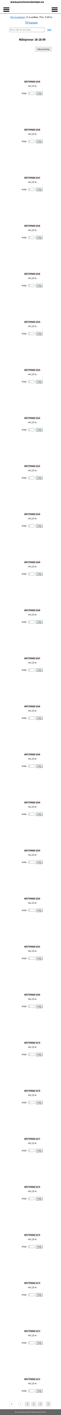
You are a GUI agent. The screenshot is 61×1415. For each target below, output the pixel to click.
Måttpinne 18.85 (32, 754)
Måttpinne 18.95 (32, 274)
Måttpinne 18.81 (32, 947)
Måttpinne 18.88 (32, 610)
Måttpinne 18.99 (32, 82)
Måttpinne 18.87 (32, 658)
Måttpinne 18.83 (32, 851)
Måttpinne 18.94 (32, 322)
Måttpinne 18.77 (32, 1139)
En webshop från (23, 1412)
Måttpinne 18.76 (32, 1187)
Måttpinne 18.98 (32, 130)
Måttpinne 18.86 (32, 706)
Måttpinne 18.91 (32, 466)
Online (43, 1412)
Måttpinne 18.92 (32, 418)
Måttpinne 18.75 (32, 1235)
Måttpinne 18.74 (32, 1283)
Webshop (35, 1412)
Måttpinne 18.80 (32, 995)
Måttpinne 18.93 (32, 370)
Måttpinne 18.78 (32, 1091)
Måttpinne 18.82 (32, 899)
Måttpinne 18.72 (32, 1379)
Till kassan (31, 22)
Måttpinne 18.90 (32, 514)
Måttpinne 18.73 (32, 1331)
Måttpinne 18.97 (32, 178)
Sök (49, 29)
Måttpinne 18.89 (32, 562)
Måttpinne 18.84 (32, 802)
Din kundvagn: (18, 17)
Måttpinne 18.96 (32, 226)
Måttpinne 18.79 (32, 1043)
